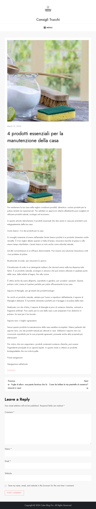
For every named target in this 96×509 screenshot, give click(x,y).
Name (8, 448)
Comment (9, 412)
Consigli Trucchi (48, 19)
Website (8, 473)
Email (8, 461)
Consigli (11, 370)
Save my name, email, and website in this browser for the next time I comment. (41, 485)
